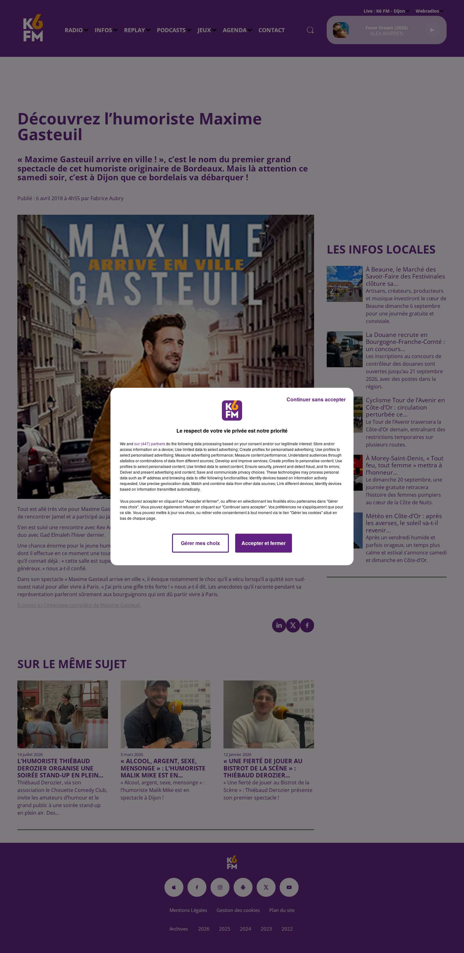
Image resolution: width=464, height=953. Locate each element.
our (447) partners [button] (149, 443)
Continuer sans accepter (316, 399)
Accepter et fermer (263, 543)
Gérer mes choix (200, 543)
